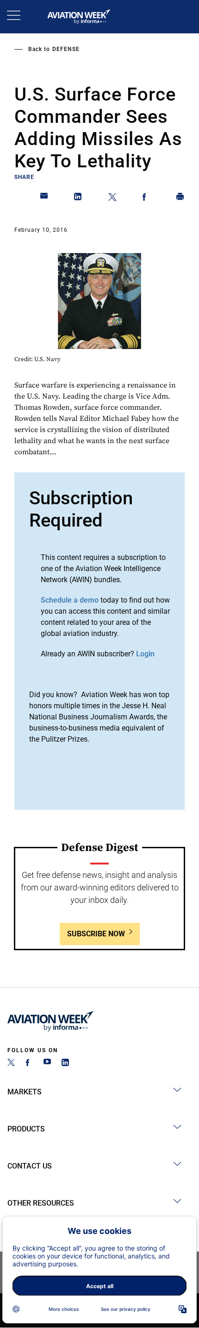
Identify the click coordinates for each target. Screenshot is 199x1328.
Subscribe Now (96, 933)
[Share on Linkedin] (78, 198)
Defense (66, 49)
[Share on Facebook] (146, 198)
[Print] (180, 198)
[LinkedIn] (65, 1063)
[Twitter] (11, 1063)
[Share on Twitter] (112, 198)
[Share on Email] (44, 198)
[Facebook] (29, 1063)
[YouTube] (47, 1063)
